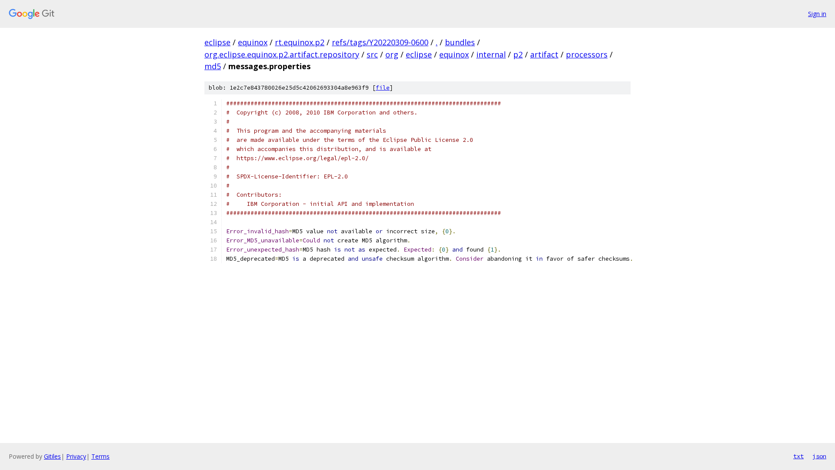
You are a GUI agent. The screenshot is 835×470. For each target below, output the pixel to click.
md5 (212, 66)
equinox (252, 42)
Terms (100, 456)
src (372, 54)
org (391, 54)
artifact (544, 54)
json (819, 456)
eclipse (217, 42)
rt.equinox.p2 (299, 42)
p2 (518, 54)
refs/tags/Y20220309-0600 (380, 42)
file (383, 87)
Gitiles (52, 456)
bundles (460, 42)
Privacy (76, 456)
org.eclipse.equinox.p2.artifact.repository (281, 54)
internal (491, 54)
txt (798, 456)
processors (587, 54)
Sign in (817, 14)
